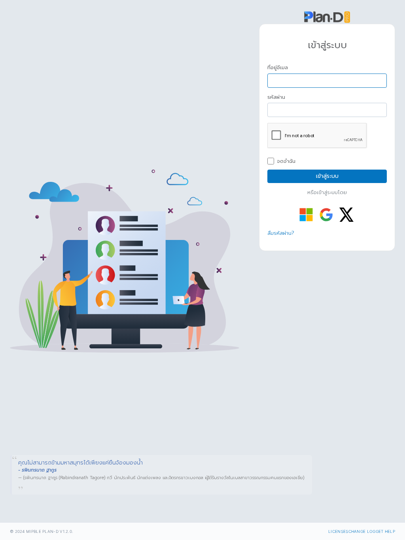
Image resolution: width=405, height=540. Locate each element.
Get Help (385, 531)
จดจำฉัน (286, 161)
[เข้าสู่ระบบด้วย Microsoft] (306, 215)
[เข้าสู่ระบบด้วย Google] (326, 215)
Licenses (338, 531)
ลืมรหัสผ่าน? (280, 233)
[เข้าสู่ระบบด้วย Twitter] (346, 215)
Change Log (362, 531)
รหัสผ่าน (276, 97)
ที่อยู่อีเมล (277, 67)
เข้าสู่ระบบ (327, 176)
